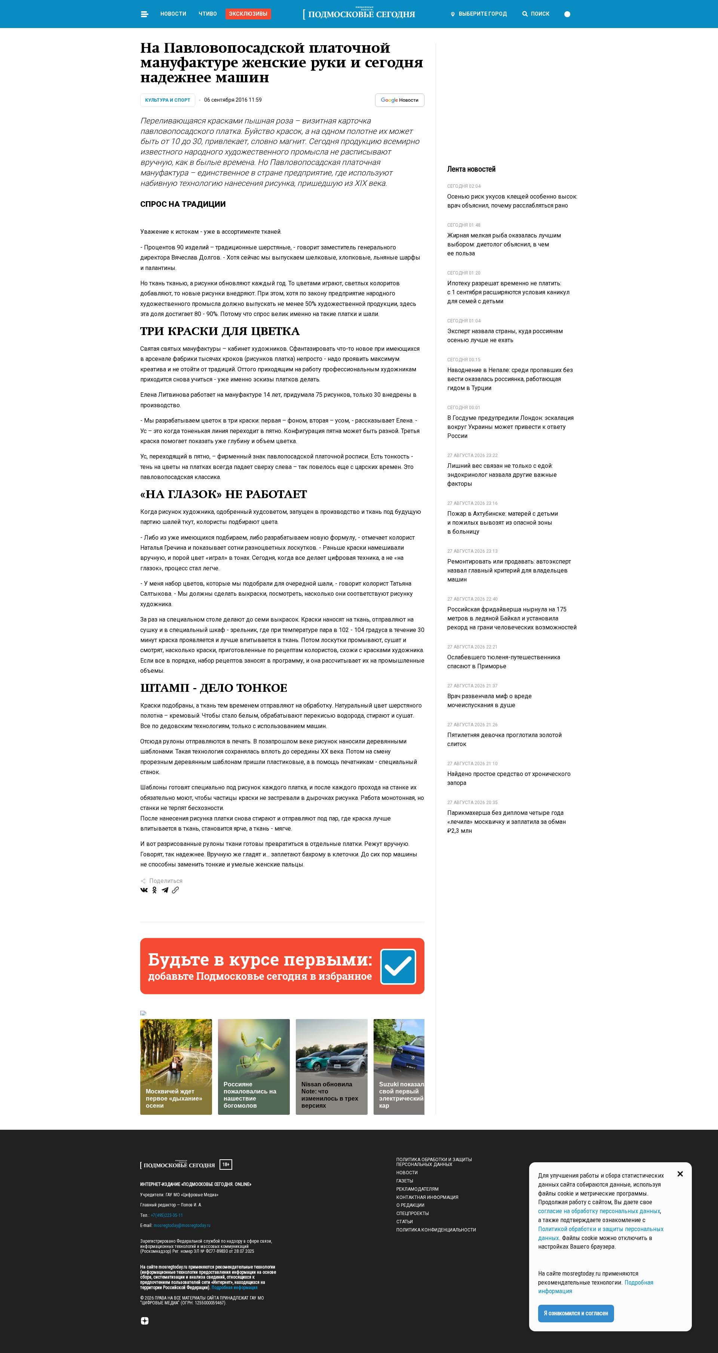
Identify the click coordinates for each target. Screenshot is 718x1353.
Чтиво (208, 14)
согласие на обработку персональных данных (599, 1211)
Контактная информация (427, 1197)
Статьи (404, 1221)
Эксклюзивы (248, 14)
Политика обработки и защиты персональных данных (434, 1162)
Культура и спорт (167, 100)
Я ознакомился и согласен (576, 1313)
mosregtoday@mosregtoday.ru (182, 1225)
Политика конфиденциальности (436, 1230)
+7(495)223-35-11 (167, 1215)
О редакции (410, 1205)
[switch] (571, 14)
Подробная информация (234, 1287)
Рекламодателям (417, 1189)
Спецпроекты (412, 1213)
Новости (173, 14)
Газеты (404, 1181)
